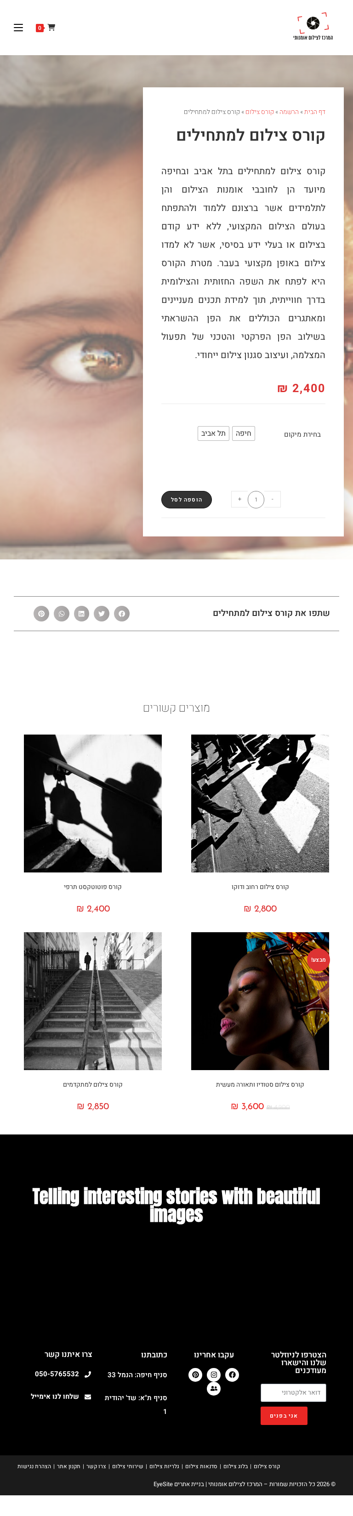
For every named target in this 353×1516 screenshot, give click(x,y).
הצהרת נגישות (34, 1466)
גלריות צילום (164, 1466)
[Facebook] (232, 1375)
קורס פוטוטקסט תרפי (93, 887)
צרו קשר (96, 1466)
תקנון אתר (68, 1466)
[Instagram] (214, 1375)
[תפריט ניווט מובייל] (22, 28)
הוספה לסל (186, 500)
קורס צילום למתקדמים (93, 1084)
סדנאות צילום (201, 1466)
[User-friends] (214, 1389)
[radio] (244, 433)
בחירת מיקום (302, 434)
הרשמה (289, 112)
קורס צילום (259, 112)
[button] (122, 613)
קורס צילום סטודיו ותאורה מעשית (260, 1084)
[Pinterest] (195, 1375)
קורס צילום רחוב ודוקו (260, 887)
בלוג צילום (235, 1466)
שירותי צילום (127, 1466)
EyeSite (163, 1484)
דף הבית (314, 112)
